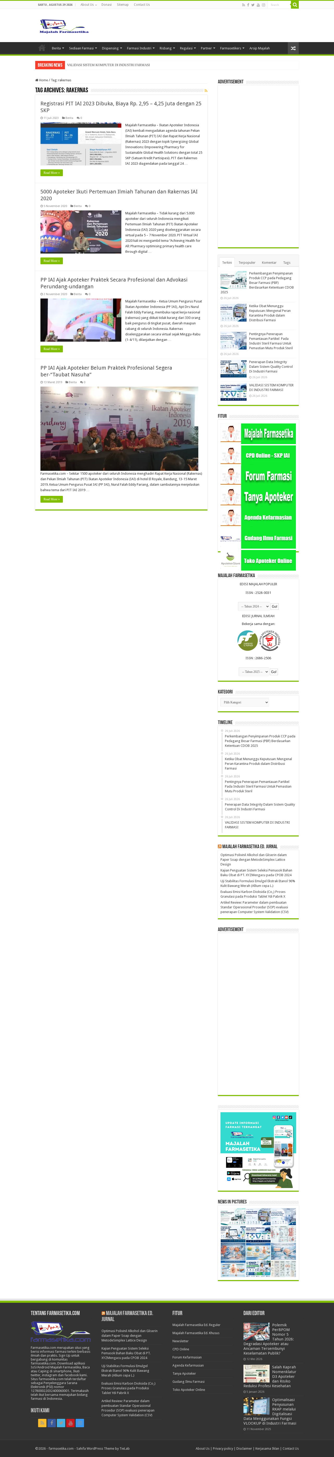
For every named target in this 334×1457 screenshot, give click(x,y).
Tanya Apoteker (184, 1373)
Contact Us (142, 5)
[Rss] (244, 5)
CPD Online (180, 1349)
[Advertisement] (258, 166)
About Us (87, 5)
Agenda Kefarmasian (188, 1365)
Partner (206, 48)
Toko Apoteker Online (188, 1390)
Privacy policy (223, 1448)
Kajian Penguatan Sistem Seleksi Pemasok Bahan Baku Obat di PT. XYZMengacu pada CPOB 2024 (126, 1353)
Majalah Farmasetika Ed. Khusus (195, 1333)
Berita (56, 48)
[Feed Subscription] (206, 91)
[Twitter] (253, 5)
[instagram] (263, 5)
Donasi (107, 5)
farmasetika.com (61, 1448)
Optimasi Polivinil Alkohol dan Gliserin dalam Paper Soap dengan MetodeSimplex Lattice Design (253, 859)
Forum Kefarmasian (187, 1357)
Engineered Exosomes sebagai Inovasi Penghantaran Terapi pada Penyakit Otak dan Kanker (131, 65)
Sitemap (123, 5)
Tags (286, 263)
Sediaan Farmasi (81, 48)
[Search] (295, 5)
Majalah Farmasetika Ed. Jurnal (250, 847)
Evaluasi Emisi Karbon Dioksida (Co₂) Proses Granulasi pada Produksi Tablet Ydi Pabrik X (129, 1388)
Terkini (227, 263)
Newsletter (180, 1341)
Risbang (166, 48)
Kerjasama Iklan (267, 1448)
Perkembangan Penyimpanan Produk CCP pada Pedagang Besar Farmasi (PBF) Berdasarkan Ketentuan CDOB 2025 (257, 282)
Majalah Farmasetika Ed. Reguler (196, 1325)
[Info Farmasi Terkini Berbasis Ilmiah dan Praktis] (64, 25)
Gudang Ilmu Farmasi (188, 1382)
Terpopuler (246, 263)
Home (42, 47)
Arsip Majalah (259, 48)
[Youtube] (258, 5)
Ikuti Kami (40, 1411)
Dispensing (110, 48)
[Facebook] (248, 5)
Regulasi (186, 48)
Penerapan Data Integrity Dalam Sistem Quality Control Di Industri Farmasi (271, 366)
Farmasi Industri (139, 48)
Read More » (52, 173)
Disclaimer (244, 1448)
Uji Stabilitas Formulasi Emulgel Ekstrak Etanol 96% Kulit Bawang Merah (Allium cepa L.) (125, 1370)
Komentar (269, 263)
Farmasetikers (230, 48)
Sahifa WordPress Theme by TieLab (103, 1448)
